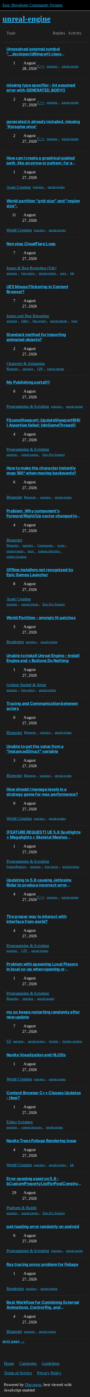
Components (45, 545)
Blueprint (12, 369)
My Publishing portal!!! (28, 382)
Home (9, 1363)
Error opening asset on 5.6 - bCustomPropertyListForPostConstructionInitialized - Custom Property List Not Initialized (43, 1181)
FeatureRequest (16, 866)
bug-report (27, 273)
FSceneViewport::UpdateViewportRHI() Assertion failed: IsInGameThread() (43, 423)
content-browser (31, 1127)
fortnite (53, 1041)
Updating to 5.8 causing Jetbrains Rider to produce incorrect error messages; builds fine (39, 882)
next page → (13, 1341)
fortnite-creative (72, 1041)
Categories (28, 1363)
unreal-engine (70, 66)
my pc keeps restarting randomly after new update (43, 1014)
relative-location (16, 556)
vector (61, 545)
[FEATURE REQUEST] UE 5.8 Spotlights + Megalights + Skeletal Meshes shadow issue (43, 835)
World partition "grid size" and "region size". (43, 203)
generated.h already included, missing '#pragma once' (43, 124)
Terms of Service (18, 1373)
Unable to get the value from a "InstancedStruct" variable (35, 749)
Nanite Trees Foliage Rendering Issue (41, 1140)
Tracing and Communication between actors (42, 706)
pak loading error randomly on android (42, 1226)
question (52, 66)
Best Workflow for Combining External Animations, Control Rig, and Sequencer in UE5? (42, 1305)
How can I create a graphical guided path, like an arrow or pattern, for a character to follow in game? (40, 160)
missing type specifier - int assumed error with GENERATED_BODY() (41, 88)
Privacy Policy (49, 1373)
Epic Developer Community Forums (32, 5)
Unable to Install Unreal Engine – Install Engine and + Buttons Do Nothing (43, 658)
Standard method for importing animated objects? (36, 337)
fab (72, 273)
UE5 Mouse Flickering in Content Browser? (37, 289)
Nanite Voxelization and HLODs (36, 1054)
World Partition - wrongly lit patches (41, 617)
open (63, 273)
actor (31, 551)
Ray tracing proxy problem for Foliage (42, 1264)
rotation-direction (49, 551)
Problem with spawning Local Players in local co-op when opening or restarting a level (42, 966)
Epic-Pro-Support (53, 454)
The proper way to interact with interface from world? (36, 919)
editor (24, 321)
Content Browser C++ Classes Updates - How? (43, 1095)
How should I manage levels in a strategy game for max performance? (42, 792)
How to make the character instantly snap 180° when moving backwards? (41, 470)
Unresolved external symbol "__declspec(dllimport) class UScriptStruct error (33, 51)
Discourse (33, 1385)
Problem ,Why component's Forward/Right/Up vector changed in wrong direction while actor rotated (41, 513)
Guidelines (51, 1363)
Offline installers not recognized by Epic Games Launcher (40, 572)
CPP (40, 369)
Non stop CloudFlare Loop (31, 243)
